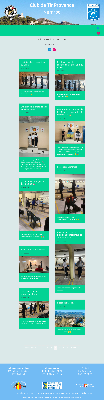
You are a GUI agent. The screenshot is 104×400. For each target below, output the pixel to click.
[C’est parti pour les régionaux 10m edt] (34, 309)
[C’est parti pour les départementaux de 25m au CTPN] (70, 83)
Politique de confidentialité (80, 393)
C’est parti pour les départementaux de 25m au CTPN (70, 65)
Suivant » (75, 348)
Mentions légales (58, 393)
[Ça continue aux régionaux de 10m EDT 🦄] (34, 211)
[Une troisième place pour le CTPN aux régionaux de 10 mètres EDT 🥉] (70, 133)
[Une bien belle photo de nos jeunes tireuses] (34, 136)
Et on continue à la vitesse (33, 250)
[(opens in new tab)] (93, 12)
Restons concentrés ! (67, 167)
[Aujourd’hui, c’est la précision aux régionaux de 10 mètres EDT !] (70, 264)
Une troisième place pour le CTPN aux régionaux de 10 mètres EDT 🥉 (70, 112)
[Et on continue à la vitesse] (34, 265)
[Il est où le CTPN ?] (70, 318)
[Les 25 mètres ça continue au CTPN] (34, 80)
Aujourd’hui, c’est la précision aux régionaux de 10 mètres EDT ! (69, 235)
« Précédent (30, 348)
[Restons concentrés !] (70, 194)
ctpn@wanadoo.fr (85, 371)
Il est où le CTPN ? (65, 303)
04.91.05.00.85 (85, 374)
